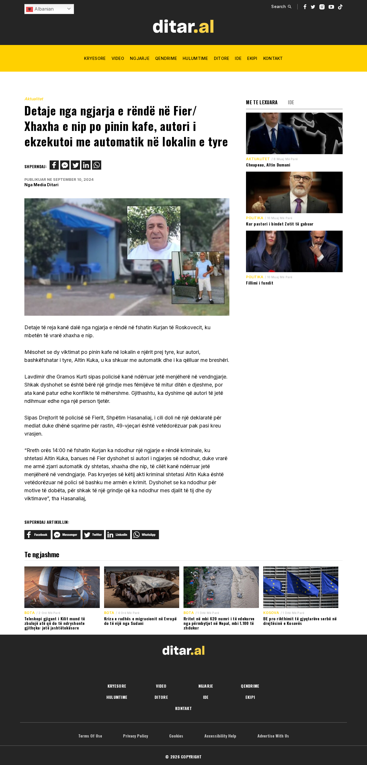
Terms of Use (90, 736)
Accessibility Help (220, 736)
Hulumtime (195, 58)
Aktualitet (33, 98)
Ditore (221, 58)
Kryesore (95, 58)
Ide (238, 58)
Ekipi (252, 58)
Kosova (271, 613)
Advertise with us (273, 736)
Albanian (43, 9)
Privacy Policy (135, 736)
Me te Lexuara (262, 102)
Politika (254, 218)
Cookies (176, 736)
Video (118, 58)
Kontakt (273, 58)
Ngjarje (139, 58)
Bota (29, 613)
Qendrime (166, 58)
